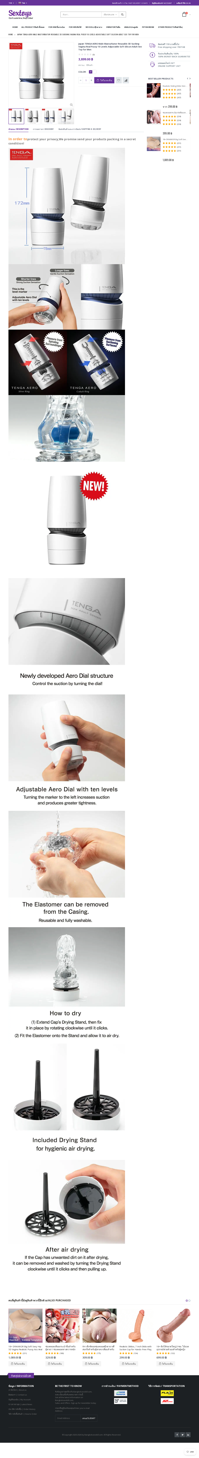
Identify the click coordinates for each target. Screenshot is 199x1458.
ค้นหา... (122, 14)
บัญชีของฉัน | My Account (19, 1399)
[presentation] (11, 116)
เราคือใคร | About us (17, 1390)
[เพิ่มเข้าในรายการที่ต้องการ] (119, 80)
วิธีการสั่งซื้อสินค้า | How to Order (22, 1414)
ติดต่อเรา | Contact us (17, 1394)
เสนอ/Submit (88, 1418)
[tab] (18, 129)
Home (10, 34)
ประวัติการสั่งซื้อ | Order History (21, 1409)
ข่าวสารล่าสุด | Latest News (20, 1404)
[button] (186, 1300)
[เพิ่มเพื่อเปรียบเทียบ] (126, 80)
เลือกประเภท (109, 14)
